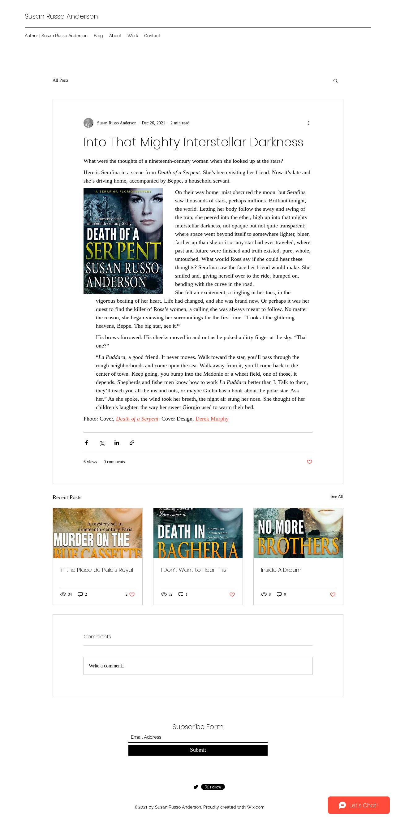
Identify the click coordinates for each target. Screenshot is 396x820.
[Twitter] (196, 787)
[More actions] (308, 123)
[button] (335, 80)
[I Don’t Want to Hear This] (198, 533)
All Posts (60, 80)
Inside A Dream (281, 570)
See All (337, 496)
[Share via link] (132, 443)
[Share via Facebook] (86, 443)
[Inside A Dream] (298, 533)
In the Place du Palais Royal (96, 570)
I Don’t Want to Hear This (193, 570)
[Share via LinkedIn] (117, 443)
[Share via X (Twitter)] (102, 443)
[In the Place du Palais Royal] (97, 533)
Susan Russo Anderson (61, 16)
